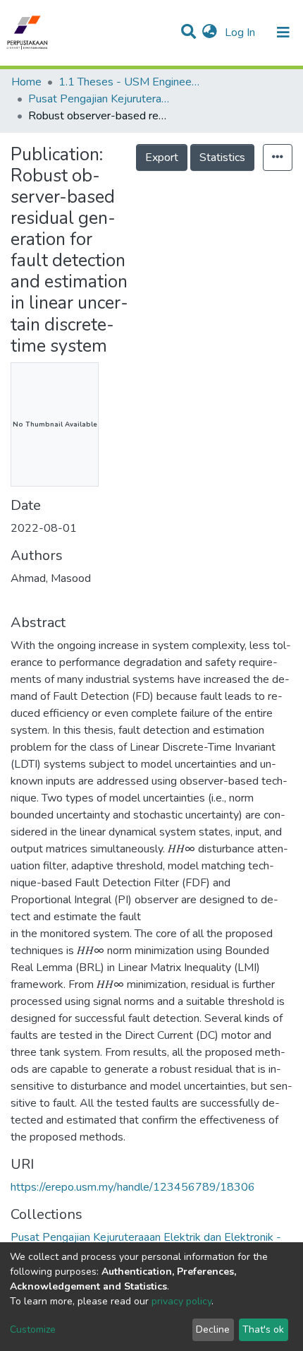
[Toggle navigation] (283, 32)
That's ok (263, 1329)
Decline (213, 1329)
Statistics (222, 157)
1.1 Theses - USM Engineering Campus (128, 82)
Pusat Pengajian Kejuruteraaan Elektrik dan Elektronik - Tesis (98, 99)
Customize (33, 1329)
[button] (209, 32)
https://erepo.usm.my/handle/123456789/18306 (133, 1187)
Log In (241, 32)
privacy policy (181, 1301)
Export (161, 157)
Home (26, 82)
